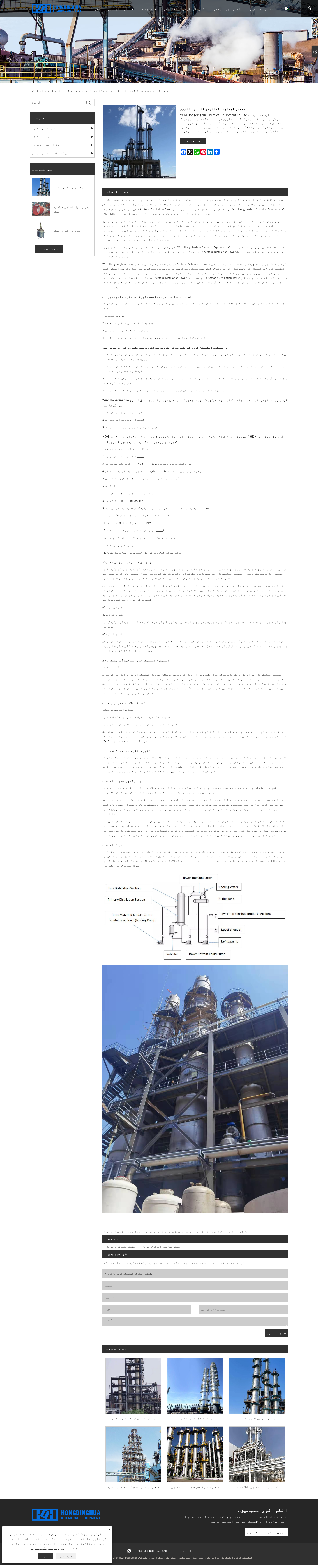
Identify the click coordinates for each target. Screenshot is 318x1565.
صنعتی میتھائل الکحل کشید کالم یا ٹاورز (133, 1487)
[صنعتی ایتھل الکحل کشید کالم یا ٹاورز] (195, 1452)
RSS (158, 1550)
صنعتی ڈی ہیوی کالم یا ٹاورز (257, 1418)
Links (139, 1550)
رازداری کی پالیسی (181, 1550)
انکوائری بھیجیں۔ (193, 141)
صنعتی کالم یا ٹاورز (67, 91)
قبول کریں (66, 1556)
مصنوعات (45, 91)
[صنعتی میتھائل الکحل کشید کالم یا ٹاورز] (133, 1452)
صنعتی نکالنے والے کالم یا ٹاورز (159, 1246)
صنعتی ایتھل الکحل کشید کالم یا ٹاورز (195, 1487)
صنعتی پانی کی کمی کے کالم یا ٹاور (133, 1418)
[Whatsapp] (129, 1550)
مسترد (46, 1556)
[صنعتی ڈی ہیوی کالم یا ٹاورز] (257, 1384)
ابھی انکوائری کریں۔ (266, 1532)
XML (164, 1550)
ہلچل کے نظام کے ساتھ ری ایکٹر (51, 153)
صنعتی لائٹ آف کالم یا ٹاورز (195, 1418)
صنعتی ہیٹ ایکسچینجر (45, 145)
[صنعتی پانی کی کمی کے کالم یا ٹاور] (133, 1384)
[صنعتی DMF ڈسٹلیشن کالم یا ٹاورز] (257, 1452)
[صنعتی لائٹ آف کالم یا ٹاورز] (195, 1384)
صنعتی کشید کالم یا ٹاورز (100, 91)
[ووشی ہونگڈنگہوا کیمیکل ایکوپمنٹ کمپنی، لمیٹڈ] (57, 8)
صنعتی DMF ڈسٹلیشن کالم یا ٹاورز (256, 1487)
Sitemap (149, 1550)
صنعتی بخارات (40, 136)
